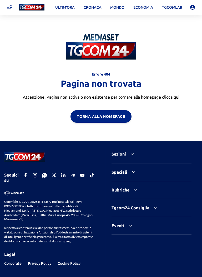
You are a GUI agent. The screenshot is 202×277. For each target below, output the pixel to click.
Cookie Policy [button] (69, 263)
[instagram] (35, 175)
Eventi (118, 225)
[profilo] (192, 7)
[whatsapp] (44, 175)
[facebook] (25, 175)
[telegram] (72, 175)
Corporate (13, 263)
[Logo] (31, 7)
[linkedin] (63, 175)
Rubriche (120, 190)
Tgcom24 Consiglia (130, 207)
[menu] (9, 7)
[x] (54, 175)
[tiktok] (91, 175)
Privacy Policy (39, 263)
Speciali (119, 172)
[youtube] (82, 175)
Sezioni (119, 154)
